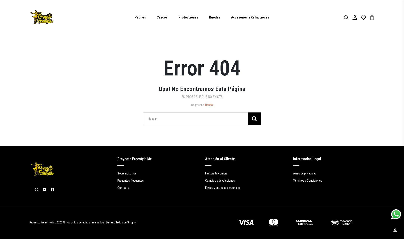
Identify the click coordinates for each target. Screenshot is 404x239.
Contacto (123, 188)
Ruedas (214, 17)
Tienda (209, 105)
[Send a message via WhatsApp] (396, 214)
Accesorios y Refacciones (250, 17)
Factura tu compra (216, 173)
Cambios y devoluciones (220, 180)
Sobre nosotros (127, 173)
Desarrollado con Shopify (121, 222)
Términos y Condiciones (307, 180)
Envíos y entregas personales (223, 188)
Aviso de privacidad (304, 173)
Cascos (162, 17)
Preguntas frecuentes (130, 180)
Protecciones (188, 17)
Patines (140, 17)
